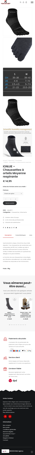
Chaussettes (18, 160)
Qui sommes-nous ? (9, 434)
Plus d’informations (8, 412)
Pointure (5, 190)
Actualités (6, 436)
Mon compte (7, 425)
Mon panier (6, 427)
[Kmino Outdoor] (5, 2)
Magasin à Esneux (8, 438)
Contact (5, 440)
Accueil (5, 160)
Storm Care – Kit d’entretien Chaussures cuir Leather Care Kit (25, 315)
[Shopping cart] (25, 2)
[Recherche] (19, 2)
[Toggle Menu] (32, 2)
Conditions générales (9, 429)
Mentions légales (8, 431)
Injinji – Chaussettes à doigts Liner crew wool (9, 315)
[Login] (22, 2)
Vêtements (11, 160)
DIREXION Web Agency (16, 451)
